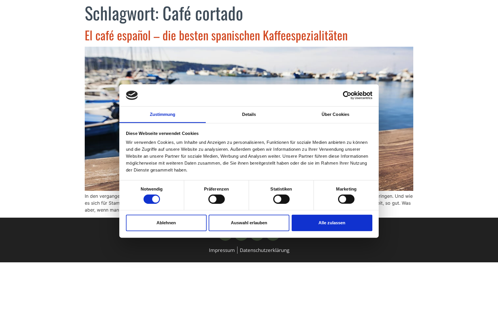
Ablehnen (166, 222)
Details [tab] (249, 114)
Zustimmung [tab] (163, 114)
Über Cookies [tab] (335, 114)
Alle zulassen (331, 222)
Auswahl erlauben (249, 222)
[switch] (216, 199)
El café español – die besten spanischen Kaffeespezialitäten (216, 35)
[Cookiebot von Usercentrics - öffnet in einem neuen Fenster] (347, 95)
